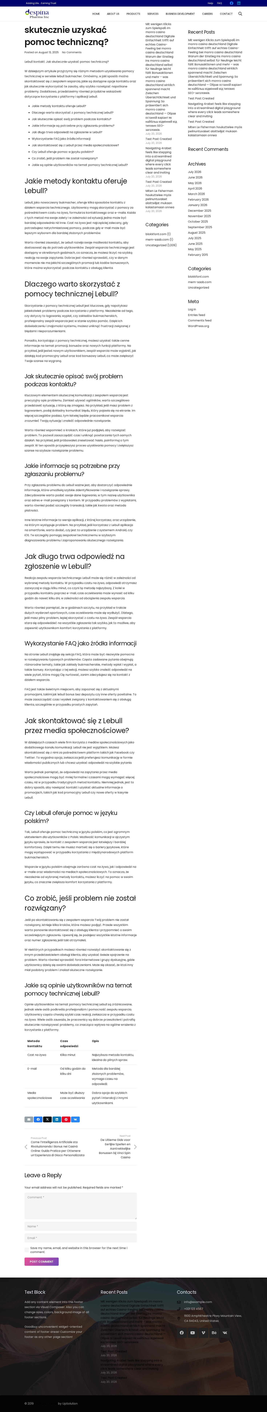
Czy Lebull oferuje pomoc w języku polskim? (63, 152)
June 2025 (195, 244)
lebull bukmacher (69, 76)
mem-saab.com (157, 239)
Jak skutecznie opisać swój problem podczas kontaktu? (71, 119)
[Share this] (38, 1119)
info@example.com (198, 1302)
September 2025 (200, 227)
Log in (192, 309)
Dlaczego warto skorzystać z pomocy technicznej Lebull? (73, 112)
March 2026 (196, 194)
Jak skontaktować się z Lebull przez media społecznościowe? (75, 145)
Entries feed (196, 315)
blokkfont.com (155, 234)
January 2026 (197, 205)
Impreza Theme (45, 1403)
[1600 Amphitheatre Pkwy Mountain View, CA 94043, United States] (180, 1318)
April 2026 (195, 188)
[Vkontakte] (225, 1333)
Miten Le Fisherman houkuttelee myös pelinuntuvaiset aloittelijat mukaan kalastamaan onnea (159, 199)
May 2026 (195, 183)
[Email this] (29, 1119)
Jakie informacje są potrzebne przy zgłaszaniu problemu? (73, 126)
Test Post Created (158, 139)
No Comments (72, 52)
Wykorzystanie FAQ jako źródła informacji (61, 139)
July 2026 (194, 172)
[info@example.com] (180, 1302)
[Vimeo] (203, 1333)
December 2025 (199, 211)
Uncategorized (156, 245)
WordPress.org (198, 326)
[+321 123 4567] (180, 1309)
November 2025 (199, 216)
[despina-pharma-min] (37, 13)
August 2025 (196, 233)
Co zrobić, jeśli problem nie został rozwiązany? (65, 158)
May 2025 (195, 249)
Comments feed (199, 320)
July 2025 (194, 238)
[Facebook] (182, 1333)
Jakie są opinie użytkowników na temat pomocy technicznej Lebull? (80, 165)
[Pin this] (66, 1119)
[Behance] (214, 1333)
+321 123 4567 (193, 1309)
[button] (120, 14)
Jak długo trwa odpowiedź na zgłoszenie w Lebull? (67, 132)
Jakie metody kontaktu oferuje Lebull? (59, 106)
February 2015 (198, 255)
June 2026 (195, 177)
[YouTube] (193, 1333)
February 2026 (198, 200)
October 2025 (198, 221)
